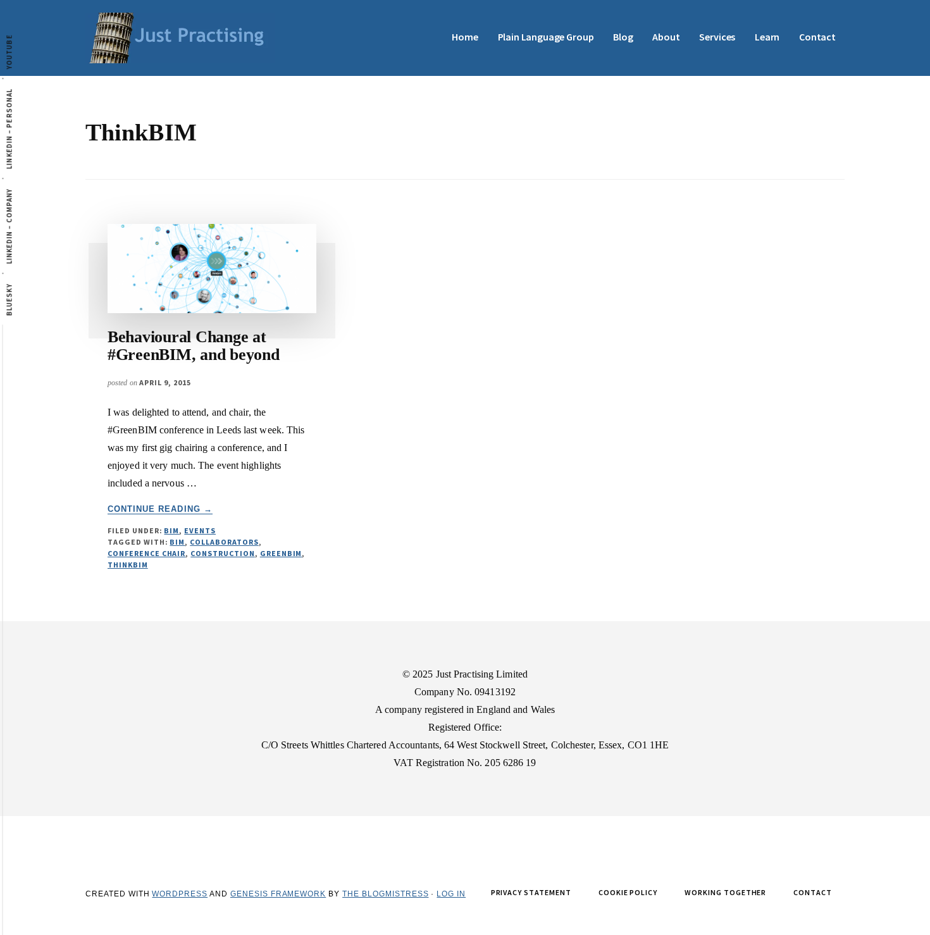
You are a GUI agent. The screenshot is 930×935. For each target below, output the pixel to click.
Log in (451, 893)
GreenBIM (281, 553)
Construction (222, 553)
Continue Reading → (160, 509)
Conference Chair (146, 553)
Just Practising (180, 38)
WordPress (180, 893)
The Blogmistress (385, 893)
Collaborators (224, 542)
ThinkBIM (128, 564)
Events (200, 530)
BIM (171, 530)
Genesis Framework (278, 893)
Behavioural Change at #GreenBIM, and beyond (194, 346)
